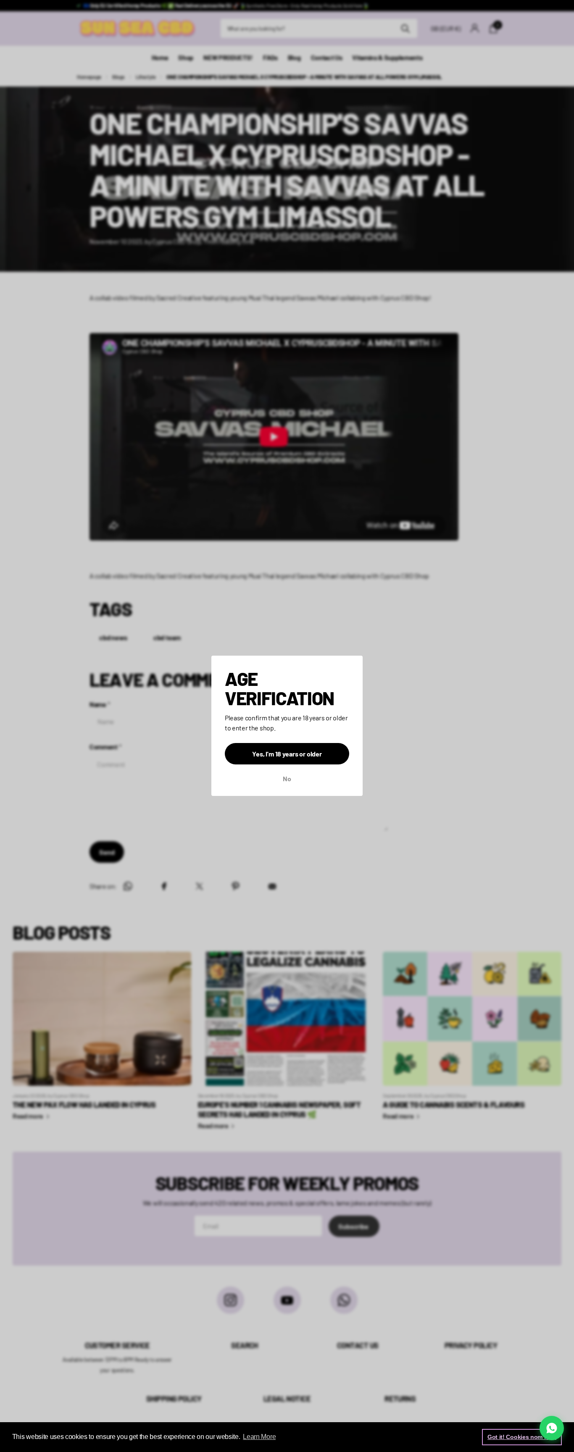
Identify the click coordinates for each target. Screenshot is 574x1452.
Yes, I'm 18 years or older (287, 754)
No (287, 779)
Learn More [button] (259, 1436)
